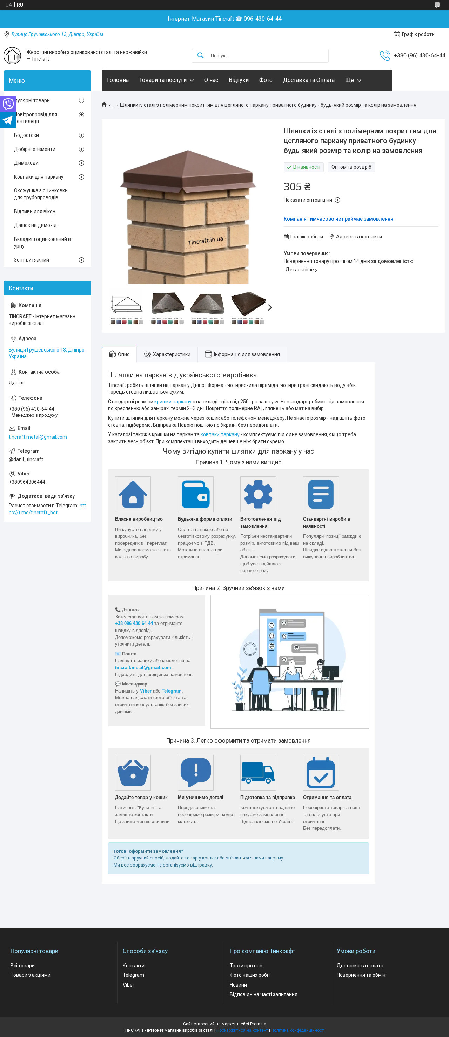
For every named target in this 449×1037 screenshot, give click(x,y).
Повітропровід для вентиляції (35, 118)
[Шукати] (201, 55)
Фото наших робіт (250, 975)
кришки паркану (173, 401)
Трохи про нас (246, 965)
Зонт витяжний (31, 260)
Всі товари (23, 965)
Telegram (133, 975)
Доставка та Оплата (309, 80)
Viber (128, 985)
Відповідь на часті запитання (263, 994)
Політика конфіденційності (298, 1030)
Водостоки (26, 135)
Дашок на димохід (35, 225)
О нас (211, 80)
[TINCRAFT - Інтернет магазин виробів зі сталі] (12, 55)
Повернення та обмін (361, 975)
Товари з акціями (31, 975)
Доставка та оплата (360, 965)
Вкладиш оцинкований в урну (42, 242)
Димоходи (26, 163)
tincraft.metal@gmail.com (38, 437)
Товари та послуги (163, 80)
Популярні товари (29, 100)
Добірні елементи (34, 149)
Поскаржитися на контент (242, 1030)
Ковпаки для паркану (38, 177)
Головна (118, 80)
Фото (266, 80)
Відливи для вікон (34, 211)
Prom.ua (258, 1024)
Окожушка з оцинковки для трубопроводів (41, 194)
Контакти (134, 965)
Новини (238, 985)
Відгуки (239, 80)
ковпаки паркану (220, 434)
